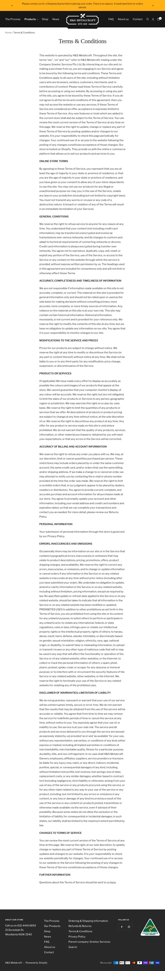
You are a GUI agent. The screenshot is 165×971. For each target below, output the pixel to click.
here (113, 882)
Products (30, 19)
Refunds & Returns (79, 926)
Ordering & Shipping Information (88, 920)
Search (72, 947)
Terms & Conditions (80, 931)
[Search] (147, 19)
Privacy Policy (76, 936)
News (55, 19)
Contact (138, 19)
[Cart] (158, 19)
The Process (12, 19)
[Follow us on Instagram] (128, 926)
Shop (45, 19)
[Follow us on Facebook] (121, 926)
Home (8, 32)
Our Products (52, 926)
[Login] (153, 19)
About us (123, 19)
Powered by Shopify (36, 962)
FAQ (111, 19)
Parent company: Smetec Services (89, 941)
